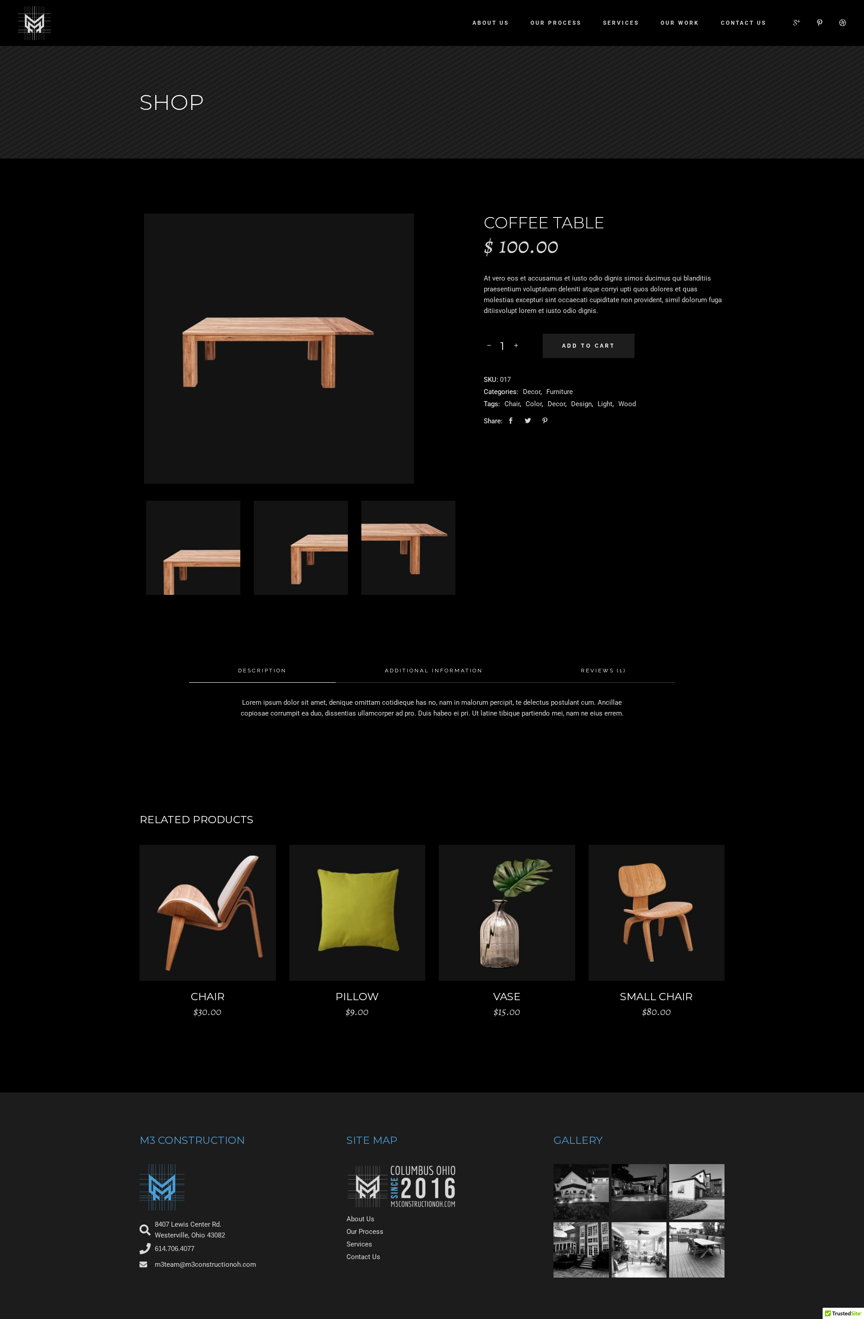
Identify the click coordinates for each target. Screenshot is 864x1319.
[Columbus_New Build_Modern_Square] (696, 1191)
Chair (512, 404)
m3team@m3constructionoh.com (205, 1264)
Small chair (656, 996)
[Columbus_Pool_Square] (639, 1191)
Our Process (364, 1232)
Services (359, 1244)
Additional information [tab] (434, 670)
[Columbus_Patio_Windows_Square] (581, 1250)
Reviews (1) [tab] (603, 670)
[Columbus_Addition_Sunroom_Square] (639, 1250)
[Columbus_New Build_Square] (581, 1191)
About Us (360, 1219)
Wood (627, 404)
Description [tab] (262, 670)
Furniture (559, 392)
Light (605, 404)
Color (534, 404)
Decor (531, 392)
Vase (507, 996)
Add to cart (588, 346)
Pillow (357, 996)
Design (581, 404)
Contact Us (363, 1257)
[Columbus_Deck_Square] (696, 1250)
